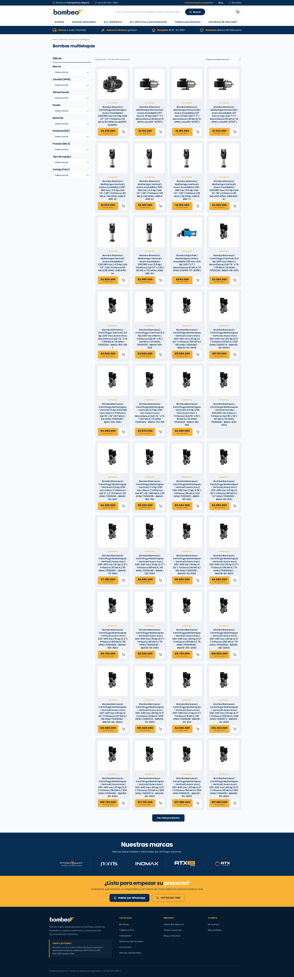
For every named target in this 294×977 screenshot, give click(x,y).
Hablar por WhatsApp (131, 897)
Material (58, 118)
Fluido (56, 105)
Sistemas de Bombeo (84, 21)
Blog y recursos (172, 935)
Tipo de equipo (62, 156)
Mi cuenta (213, 924)
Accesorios (125, 947)
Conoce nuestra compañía (199, 3)
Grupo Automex (172, 930)
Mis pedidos (214, 930)
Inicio (55, 39)
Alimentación (61, 92)
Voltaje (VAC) (61, 169)
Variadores (125, 935)
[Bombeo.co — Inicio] (68, 12)
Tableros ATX (126, 930)
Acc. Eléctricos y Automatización (148, 21)
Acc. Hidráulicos (113, 21)
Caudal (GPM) (61, 79)
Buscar (197, 11)
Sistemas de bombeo (131, 941)
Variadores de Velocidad (222, 21)
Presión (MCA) (61, 144)
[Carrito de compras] (237, 12)
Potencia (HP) (61, 131)
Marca (57, 66)
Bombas (59, 21)
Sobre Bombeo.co (174, 924)
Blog (221, 3)
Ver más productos (168, 817)
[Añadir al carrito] (123, 132)
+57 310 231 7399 (170, 897)
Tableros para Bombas (188, 21)
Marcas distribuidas (130, 952)
